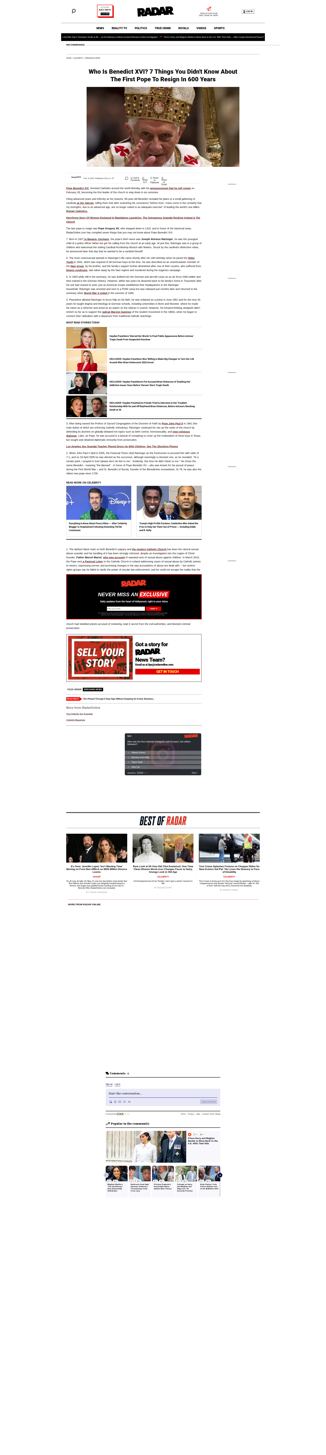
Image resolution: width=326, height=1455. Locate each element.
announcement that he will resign (170, 188)
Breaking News (92, 58)
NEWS (100, 28)
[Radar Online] (155, 11)
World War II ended (96, 293)
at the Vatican (85, 203)
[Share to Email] (164, 178)
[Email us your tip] (105, 17)
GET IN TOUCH (167, 672)
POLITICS (141, 28)
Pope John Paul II (172, 423)
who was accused (114, 557)
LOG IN (249, 11)
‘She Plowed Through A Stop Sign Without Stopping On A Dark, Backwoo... (119, 699)
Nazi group (77, 266)
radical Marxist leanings (116, 312)
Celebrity (78, 58)
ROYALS (183, 28)
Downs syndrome (76, 270)
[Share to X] (145, 178)
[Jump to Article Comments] (126, 178)
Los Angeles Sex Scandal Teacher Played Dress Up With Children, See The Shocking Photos (122, 446)
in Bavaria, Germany (96, 239)
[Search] (74, 13)
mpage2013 (76, 177)
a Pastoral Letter (92, 561)
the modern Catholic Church (149, 549)
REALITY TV (119, 28)
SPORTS (219, 28)
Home (69, 58)
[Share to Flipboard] (154, 178)
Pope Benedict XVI (77, 188)
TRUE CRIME (163, 28)
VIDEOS (201, 28)
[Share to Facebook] (135, 178)
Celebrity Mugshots (75, 720)
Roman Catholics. (77, 211)
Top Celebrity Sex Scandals (79, 714)
